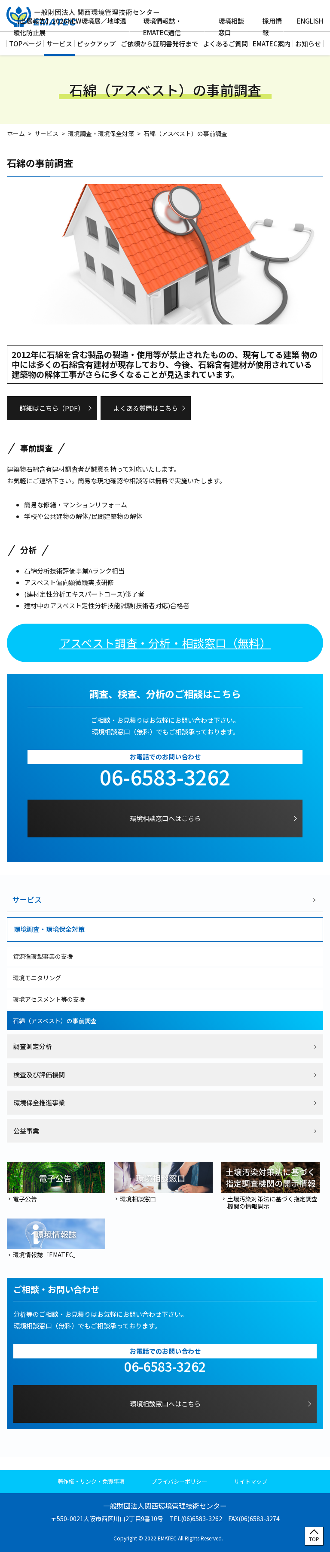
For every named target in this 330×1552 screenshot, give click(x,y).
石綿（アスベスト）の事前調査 (55, 1020)
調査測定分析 (32, 1046)
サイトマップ (250, 1481)
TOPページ (25, 43)
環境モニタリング (37, 977)
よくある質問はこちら (145, 407)
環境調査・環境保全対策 (101, 133)
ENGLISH (310, 20)
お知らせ (308, 43)
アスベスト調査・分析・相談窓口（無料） (165, 643)
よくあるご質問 (225, 43)
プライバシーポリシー (179, 1481)
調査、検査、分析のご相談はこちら (165, 694)
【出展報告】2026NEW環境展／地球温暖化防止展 (69, 26)
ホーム (16, 133)
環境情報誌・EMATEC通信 (162, 26)
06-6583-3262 (165, 776)
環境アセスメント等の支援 (49, 999)
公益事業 (26, 1130)
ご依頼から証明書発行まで (159, 43)
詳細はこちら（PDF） (52, 407)
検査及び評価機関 (39, 1074)
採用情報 (272, 26)
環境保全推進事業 (39, 1102)
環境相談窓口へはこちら (165, 818)
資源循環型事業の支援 (43, 956)
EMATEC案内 (271, 43)
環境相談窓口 (231, 26)
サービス (59, 43)
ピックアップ (96, 43)
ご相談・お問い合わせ (56, 1289)
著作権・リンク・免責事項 (91, 1481)
